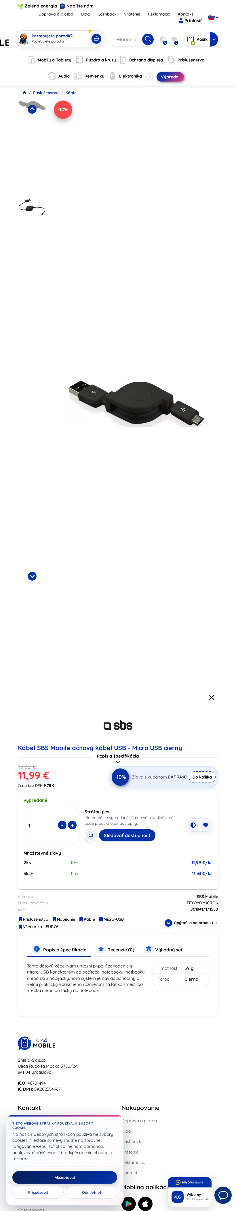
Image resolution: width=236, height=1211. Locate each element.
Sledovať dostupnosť (127, 835)
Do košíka (202, 777)
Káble (71, 92)
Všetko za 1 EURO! (40, 926)
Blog (85, 14)
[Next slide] (32, 576)
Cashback (107, 14)
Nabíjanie (66, 919)
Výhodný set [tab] (168, 950)
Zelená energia (41, 6)
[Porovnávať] (193, 825)
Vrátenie (132, 14)
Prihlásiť (193, 20)
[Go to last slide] (32, 109)
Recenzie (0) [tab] (120, 950)
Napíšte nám (80, 6)
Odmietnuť (91, 1192)
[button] (32, 148)
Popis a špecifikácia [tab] (64, 950)
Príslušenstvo (46, 92)
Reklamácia (159, 14)
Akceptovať (65, 1177)
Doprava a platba (56, 14)
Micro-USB (114, 919)
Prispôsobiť (38, 1192)
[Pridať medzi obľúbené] (205, 825)
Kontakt (185, 14)
